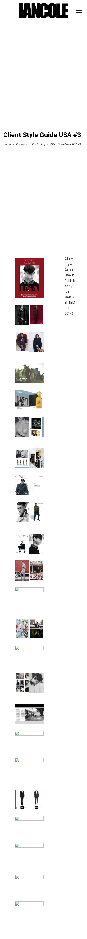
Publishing (38, 144)
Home (7, 144)
